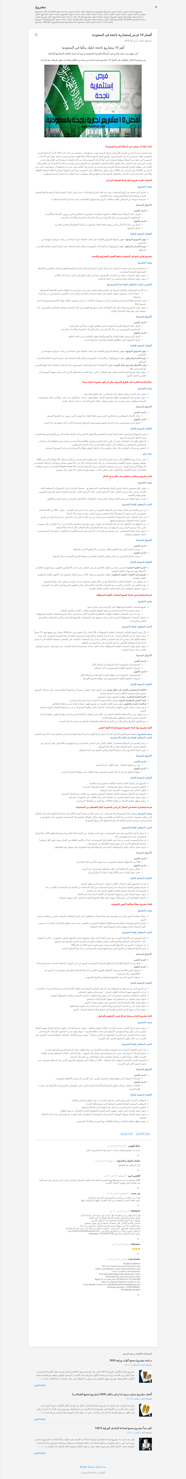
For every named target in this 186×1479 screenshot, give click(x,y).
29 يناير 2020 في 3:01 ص (120, 1211)
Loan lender (134, 1259)
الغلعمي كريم (134, 1175)
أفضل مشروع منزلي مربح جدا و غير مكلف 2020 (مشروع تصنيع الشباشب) (112, 1394)
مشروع (40, 7)
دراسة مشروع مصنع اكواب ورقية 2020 (131, 1360)
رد (138, 1155)
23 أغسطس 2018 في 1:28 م (118, 1193)
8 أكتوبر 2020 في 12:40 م (117, 1259)
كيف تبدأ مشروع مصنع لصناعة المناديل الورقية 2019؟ (123, 1428)
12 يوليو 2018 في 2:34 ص (105, 1161)
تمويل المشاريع (143, 1133)
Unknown (135, 1211)
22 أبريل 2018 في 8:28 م (117, 1146)
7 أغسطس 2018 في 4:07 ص (115, 1176)
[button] (36, 35)
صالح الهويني (134, 1146)
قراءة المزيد (39, 1385)
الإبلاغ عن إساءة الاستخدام (93, 1472)
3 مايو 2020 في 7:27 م (121, 1244)
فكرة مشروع (126, 1133)
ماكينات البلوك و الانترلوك (128, 1161)
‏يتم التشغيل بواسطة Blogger (93, 1466)
